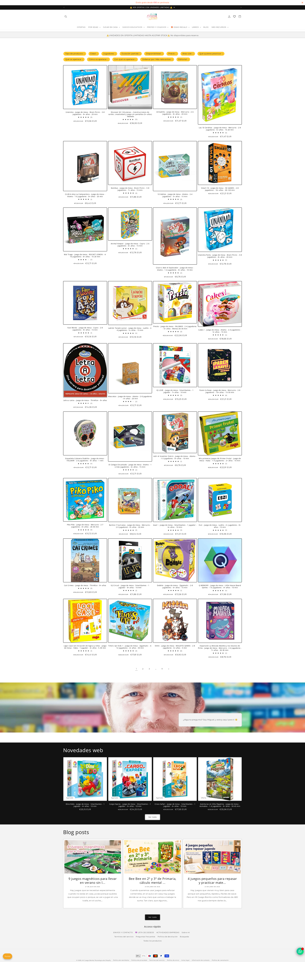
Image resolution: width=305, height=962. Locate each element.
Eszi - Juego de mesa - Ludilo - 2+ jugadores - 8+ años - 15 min (220, 526)
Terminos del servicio (124, 937)
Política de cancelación (220, 960)
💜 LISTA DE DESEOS (144, 932)
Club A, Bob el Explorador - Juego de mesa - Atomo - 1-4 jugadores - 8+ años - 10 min (175, 269)
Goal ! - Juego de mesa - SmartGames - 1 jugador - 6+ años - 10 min (175, 526)
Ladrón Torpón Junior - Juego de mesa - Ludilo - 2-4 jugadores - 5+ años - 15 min (130, 329)
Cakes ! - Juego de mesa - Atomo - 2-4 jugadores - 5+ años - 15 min (219, 331)
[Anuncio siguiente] (241, 7)
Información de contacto (201, 960)
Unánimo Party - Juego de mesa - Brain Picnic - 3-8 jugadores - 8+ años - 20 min (220, 256)
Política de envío (173, 960)
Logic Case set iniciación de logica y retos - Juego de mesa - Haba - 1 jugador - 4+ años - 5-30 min (85, 647)
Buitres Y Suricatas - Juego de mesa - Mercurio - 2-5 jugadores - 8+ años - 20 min (130, 526)
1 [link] (136, 669)
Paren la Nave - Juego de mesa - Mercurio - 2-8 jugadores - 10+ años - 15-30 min (219, 391)
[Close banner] (302, 2)
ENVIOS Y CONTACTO (123, 932)
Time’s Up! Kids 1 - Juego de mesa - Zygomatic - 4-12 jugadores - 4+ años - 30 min (130, 647)
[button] (65, 16)
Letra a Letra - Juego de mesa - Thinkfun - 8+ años (85, 400)
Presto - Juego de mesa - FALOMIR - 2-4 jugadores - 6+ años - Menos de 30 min (175, 327)
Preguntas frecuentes (145, 937)
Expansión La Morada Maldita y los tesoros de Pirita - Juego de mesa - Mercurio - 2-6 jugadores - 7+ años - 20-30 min (220, 648)
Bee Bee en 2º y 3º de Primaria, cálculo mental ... (152, 881)
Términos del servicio (157, 960)
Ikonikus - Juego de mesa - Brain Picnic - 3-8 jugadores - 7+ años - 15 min (130, 189)
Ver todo (152, 817)
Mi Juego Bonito (88, 960)
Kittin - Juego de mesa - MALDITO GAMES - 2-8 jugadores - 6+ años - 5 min (175, 647)
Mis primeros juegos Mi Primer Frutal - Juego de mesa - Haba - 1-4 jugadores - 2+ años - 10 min (220, 459)
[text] (152, 2)
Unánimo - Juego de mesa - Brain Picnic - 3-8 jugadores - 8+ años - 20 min (85, 113)
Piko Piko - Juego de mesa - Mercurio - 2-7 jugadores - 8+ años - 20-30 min (85, 526)
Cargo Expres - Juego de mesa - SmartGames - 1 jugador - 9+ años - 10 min (130, 805)
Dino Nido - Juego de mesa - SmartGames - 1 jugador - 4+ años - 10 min (85, 805)
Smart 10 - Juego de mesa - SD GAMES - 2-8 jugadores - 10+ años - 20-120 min (220, 189)
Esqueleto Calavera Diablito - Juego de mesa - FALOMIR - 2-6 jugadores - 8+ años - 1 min (85, 459)
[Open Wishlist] (234, 16)
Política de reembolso (121, 960)
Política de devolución (168, 937)
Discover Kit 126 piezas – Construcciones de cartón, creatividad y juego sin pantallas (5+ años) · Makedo (130, 114)
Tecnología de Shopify (103, 960)
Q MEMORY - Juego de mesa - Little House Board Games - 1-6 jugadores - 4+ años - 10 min (220, 586)
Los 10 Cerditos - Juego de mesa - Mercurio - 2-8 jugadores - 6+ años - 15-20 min (220, 129)
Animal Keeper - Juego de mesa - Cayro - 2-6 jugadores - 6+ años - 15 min (130, 245)
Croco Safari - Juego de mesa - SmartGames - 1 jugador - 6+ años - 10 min (175, 805)
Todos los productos (152, 941)
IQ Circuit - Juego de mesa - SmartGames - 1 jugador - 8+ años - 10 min (130, 586)
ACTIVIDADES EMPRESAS (167, 932)
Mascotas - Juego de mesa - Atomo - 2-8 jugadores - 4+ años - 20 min (130, 397)
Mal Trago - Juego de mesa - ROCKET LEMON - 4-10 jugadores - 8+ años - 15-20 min (85, 255)
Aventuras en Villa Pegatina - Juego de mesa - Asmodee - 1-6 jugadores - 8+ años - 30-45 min (220, 805)
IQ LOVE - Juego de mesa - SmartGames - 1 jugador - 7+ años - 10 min (174, 391)
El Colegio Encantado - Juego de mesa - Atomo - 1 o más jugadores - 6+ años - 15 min (130, 466)
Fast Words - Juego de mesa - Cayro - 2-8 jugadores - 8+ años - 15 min (85, 329)
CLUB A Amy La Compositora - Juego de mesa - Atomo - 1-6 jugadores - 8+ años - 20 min (85, 195)
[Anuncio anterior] (64, 7)
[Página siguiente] (168, 669)
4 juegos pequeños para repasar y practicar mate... (212, 881)
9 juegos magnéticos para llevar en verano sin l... (93, 881)
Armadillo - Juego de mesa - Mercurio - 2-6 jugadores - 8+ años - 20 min (175, 113)
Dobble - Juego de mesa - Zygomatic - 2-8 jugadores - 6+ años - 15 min (175, 586)
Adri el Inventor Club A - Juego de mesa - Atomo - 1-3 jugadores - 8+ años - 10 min (174, 457)
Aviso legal (185, 960)
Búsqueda (184, 937)
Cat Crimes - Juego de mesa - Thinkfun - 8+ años (85, 585)
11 (162, 669)
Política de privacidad (139, 960)
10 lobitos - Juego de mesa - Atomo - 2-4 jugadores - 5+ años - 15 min (175, 195)
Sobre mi (186, 932)
